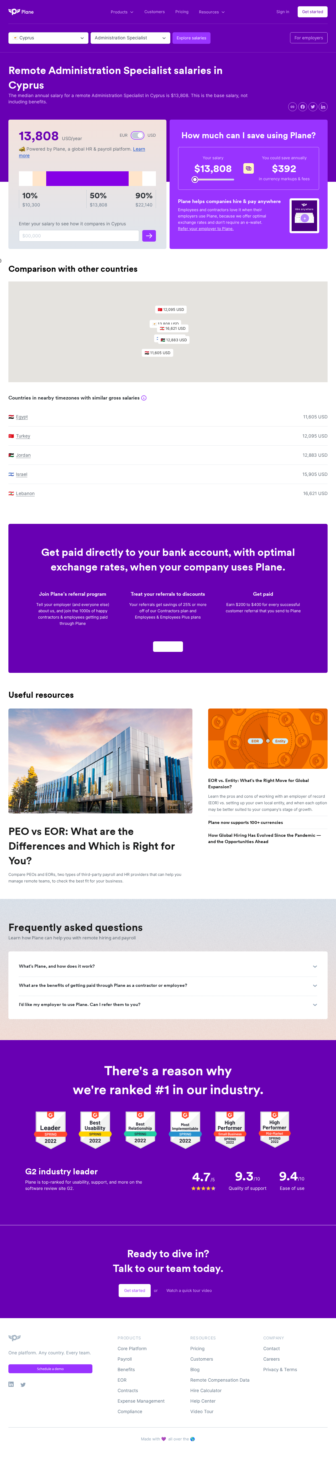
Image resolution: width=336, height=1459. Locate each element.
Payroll (125, 1359)
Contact (271, 1348)
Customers (154, 11)
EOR (122, 1380)
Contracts (128, 1390)
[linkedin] (323, 107)
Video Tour (201, 1411)
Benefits (126, 1369)
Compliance (130, 1411)
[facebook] (303, 107)
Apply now (168, 646)
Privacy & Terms (280, 1369)
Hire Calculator (206, 1390)
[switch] (137, 135)
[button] (175, 329)
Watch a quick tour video (189, 1290)
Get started (312, 11)
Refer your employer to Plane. (206, 228)
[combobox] (13, 38)
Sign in (282, 11)
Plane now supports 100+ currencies (245, 822)
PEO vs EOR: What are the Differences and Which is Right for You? (91, 846)
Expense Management (141, 1401)
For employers (309, 38)
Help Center (203, 1401)
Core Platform (132, 1348)
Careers (271, 1359)
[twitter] (313, 107)
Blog (195, 1369)
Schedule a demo (50, 1368)
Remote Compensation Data (220, 1380)
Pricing (181, 11)
